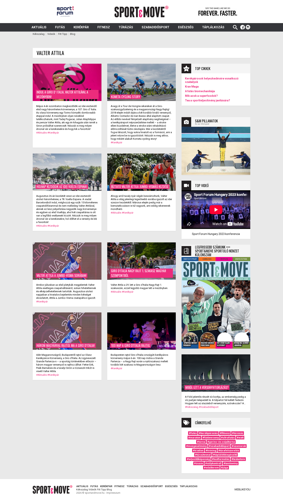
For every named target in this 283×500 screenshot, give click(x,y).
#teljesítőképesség (198, 459)
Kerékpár (81, 27)
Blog (72, 34)
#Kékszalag (191, 407)
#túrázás (237, 433)
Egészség (185, 27)
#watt (240, 437)
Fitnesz (103, 27)
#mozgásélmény (196, 446)
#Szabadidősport (209, 407)
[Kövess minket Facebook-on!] (242, 27)
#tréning (211, 450)
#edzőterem (211, 467)
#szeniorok (239, 446)
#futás (193, 433)
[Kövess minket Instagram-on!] (248, 27)
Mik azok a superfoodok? (201, 95)
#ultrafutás (228, 437)
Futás (60, 27)
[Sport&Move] (142, 11)
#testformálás (220, 459)
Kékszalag (38, 34)
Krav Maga (192, 86)
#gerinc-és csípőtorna (221, 441)
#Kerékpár (53, 132)
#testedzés (238, 459)
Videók (51, 34)
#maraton (194, 437)
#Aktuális (41, 132)
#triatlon (198, 450)
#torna (201, 441)
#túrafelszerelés (228, 450)
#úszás (198, 463)
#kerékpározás (208, 433)
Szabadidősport (155, 27)
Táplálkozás (213, 27)
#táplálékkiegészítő (225, 454)
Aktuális (39, 27)
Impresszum (113, 492)
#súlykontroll (213, 463)
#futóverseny (211, 437)
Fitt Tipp (62, 34)
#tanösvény (231, 463)
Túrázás (126, 27)
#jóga (224, 467)
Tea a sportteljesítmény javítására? (207, 100)
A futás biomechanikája (200, 91)
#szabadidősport (219, 446)
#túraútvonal (203, 454)
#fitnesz (225, 433)
